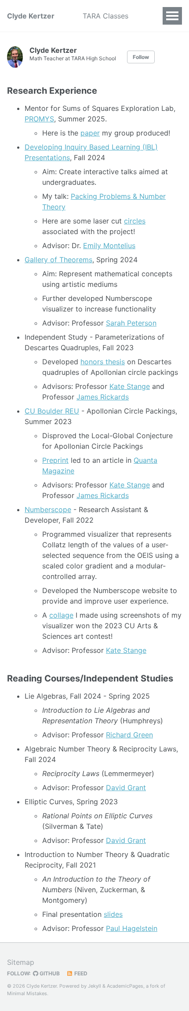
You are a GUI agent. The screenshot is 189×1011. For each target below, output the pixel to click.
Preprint (55, 460)
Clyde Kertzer (31, 15)
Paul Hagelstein (131, 928)
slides (113, 914)
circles (134, 220)
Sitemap (20, 962)
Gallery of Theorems (58, 259)
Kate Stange (129, 386)
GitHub (49, 973)
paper (90, 132)
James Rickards (102, 396)
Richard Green (129, 734)
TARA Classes (105, 15)
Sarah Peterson (131, 323)
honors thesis (102, 361)
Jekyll (94, 986)
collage (61, 615)
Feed (80, 973)
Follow (141, 57)
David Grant (126, 787)
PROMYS (39, 118)
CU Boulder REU (52, 411)
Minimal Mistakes (27, 993)
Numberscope (48, 509)
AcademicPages (125, 986)
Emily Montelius (109, 245)
